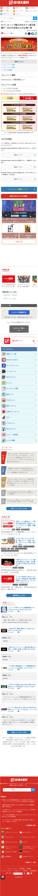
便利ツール (18, 7)
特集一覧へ (19, 242)
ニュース (7, 295)
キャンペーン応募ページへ (18, 189)
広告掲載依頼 (33, 870)
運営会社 (25, 870)
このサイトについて (12, 868)
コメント (18, 13)
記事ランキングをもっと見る (19, 508)
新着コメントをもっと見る (19, 732)
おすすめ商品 (7, 70)
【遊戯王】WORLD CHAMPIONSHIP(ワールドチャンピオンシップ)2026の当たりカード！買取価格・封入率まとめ (20, 470)
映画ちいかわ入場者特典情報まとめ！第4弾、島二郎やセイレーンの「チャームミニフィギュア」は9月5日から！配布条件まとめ (19, 801)
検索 (35, 18)
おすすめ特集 (31, 7)
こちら (23, 317)
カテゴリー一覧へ (11, 298)
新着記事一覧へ (31, 825)
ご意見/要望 (22, 868)
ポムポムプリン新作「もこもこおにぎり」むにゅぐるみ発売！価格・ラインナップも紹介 (20, 500)
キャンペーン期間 (9, 65)
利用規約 (29, 868)
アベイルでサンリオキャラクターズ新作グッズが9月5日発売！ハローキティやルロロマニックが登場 (20, 493)
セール (14, 295)
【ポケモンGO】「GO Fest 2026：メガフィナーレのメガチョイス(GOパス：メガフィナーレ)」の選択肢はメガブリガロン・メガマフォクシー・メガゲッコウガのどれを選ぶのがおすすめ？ (21, 457)
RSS (31, 873)
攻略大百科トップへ (17, 340)
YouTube (28, 873)
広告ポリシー (18, 870)
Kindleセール (6, 13)
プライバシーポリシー (7, 870)
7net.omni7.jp (7, 134)
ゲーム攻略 (6, 7)
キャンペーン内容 (9, 67)
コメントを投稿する (19, 312)
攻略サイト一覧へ (31, 862)
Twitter (25, 873)
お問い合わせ (9, 873)
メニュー (3, 878)
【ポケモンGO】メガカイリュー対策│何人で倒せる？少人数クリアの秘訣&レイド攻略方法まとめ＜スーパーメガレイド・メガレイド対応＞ (20, 482)
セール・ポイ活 (32, 10)
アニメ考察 (6, 10)
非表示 (21, 61)
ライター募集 (18, 873)
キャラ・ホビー (20, 10)
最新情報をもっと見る (19, 595)
